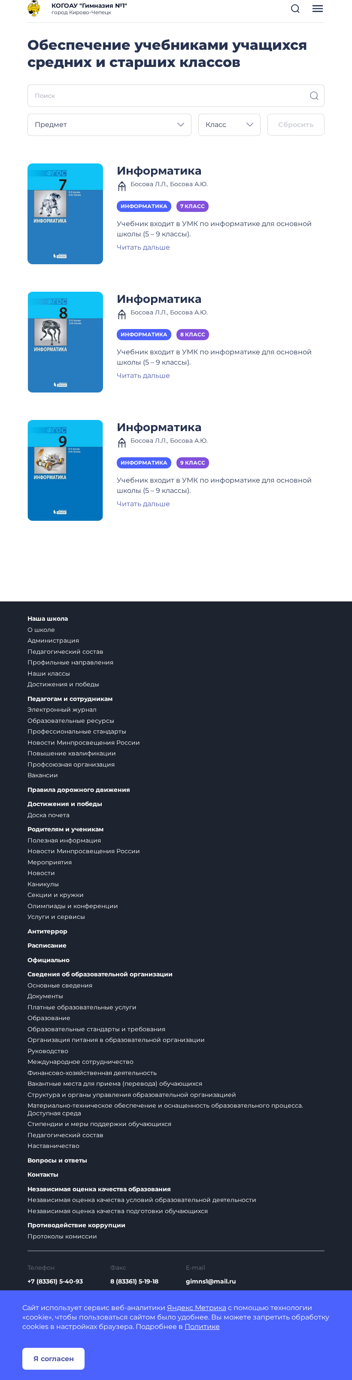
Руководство (47, 1051)
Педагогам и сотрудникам (69, 699)
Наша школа (47, 618)
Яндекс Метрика (196, 1308)
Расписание (47, 945)
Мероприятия (49, 862)
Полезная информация (64, 840)
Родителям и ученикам (65, 829)
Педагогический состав (65, 651)
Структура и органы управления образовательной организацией (131, 1095)
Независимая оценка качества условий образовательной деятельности (141, 1200)
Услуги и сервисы (56, 917)
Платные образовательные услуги (82, 1007)
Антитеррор (47, 931)
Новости (41, 873)
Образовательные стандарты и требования (96, 1029)
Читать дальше (143, 247)
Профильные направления (70, 662)
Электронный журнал (62, 709)
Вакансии (42, 775)
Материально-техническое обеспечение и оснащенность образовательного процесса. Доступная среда (165, 1109)
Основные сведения (59, 985)
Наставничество (53, 1146)
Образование (48, 1018)
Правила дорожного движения (78, 790)
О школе (41, 630)
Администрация (53, 640)
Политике (202, 1327)
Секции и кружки (55, 895)
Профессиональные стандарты (76, 731)
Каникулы (43, 884)
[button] (295, 8)
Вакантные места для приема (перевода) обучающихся (114, 1083)
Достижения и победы (63, 684)
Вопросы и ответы (57, 1160)
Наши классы (48, 673)
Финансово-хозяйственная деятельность (92, 1073)
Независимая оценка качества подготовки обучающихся (117, 1211)
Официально (48, 960)
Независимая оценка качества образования (99, 1189)
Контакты (42, 1174)
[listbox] (109, 125)
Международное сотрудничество (80, 1062)
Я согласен (53, 1359)
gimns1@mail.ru (211, 1281)
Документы (45, 996)
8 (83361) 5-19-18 (134, 1281)
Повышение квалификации (71, 753)
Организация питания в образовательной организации (116, 1040)
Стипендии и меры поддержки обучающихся (99, 1124)
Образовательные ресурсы (70, 721)
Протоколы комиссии (62, 1236)
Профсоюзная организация (71, 764)
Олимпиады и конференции (72, 906)
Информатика (159, 170)
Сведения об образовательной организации (100, 974)
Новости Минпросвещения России (83, 742)
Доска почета (48, 815)
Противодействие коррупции (76, 1225)
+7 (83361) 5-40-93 (55, 1281)
